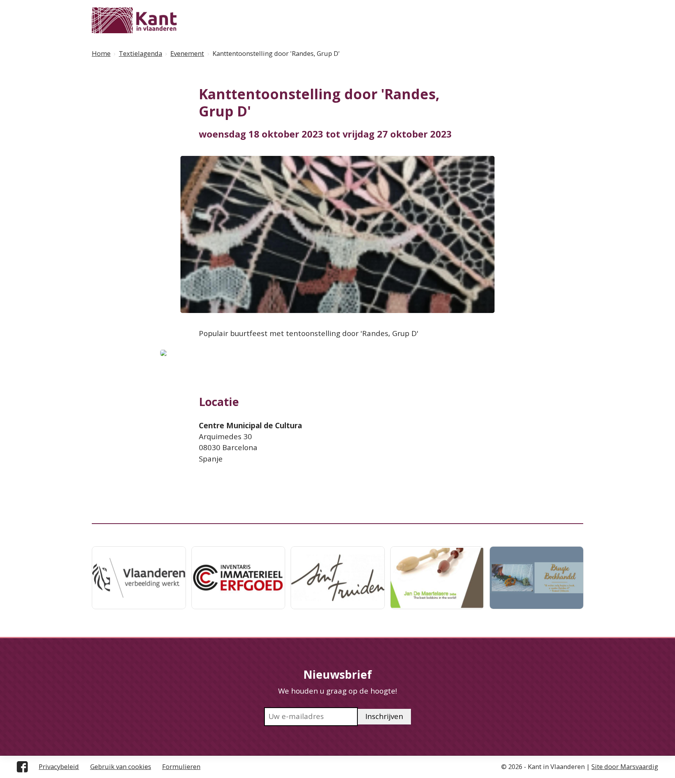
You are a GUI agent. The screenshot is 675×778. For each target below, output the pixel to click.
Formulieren (181, 766)
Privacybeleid (59, 766)
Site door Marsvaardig (624, 766)
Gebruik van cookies (120, 766)
